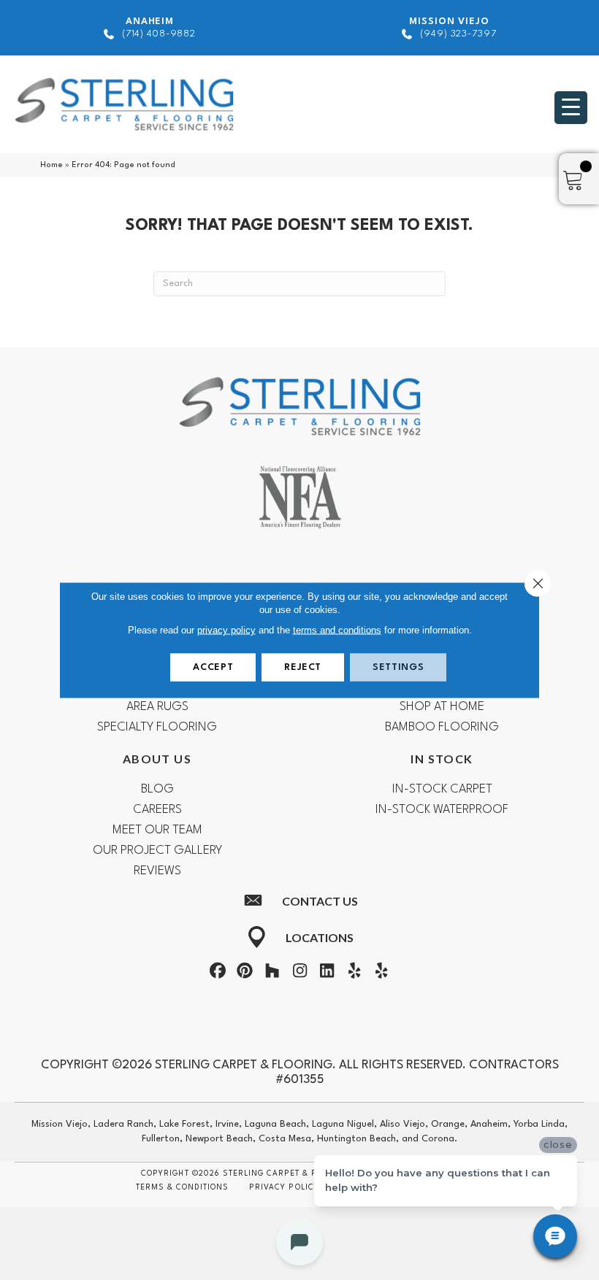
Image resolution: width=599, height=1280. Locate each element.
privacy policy (226, 630)
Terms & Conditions (182, 1187)
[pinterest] (244, 973)
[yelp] (354, 973)
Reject (302, 667)
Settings (398, 667)
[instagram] (299, 973)
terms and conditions (337, 630)
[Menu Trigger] (570, 107)
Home (51, 165)
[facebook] (217, 973)
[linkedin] (327, 973)
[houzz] (272, 973)
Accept (213, 667)
